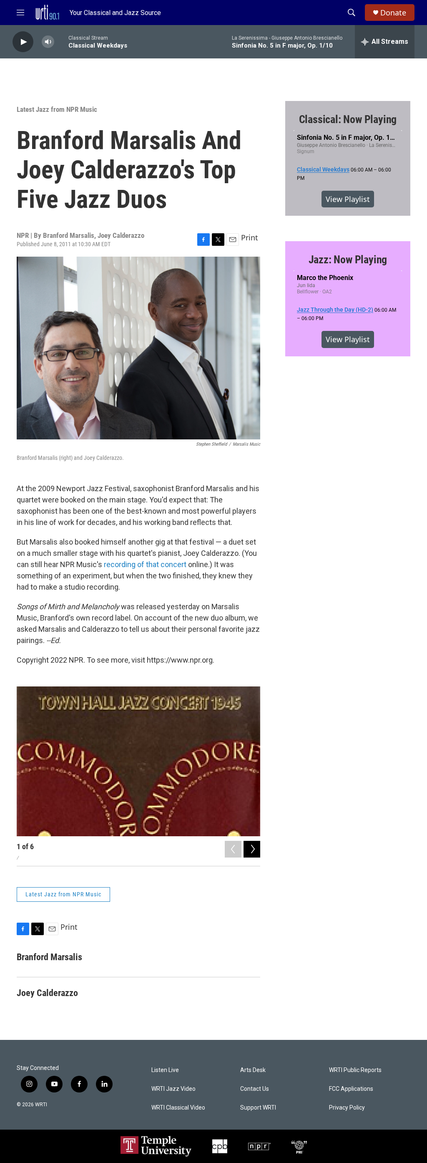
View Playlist (348, 199)
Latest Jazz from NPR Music (57, 109)
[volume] (48, 42)
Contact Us (254, 1089)
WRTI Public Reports (355, 1070)
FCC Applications (351, 1089)
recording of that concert (145, 564)
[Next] (252, 849)
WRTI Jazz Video (173, 1089)
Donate (393, 12)
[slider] (61, 41)
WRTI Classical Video (178, 1108)
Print (249, 237)
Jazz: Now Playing (348, 259)
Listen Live (165, 1070)
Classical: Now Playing (348, 119)
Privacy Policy (347, 1108)
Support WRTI (258, 1108)
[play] (23, 42)
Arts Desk (253, 1070)
